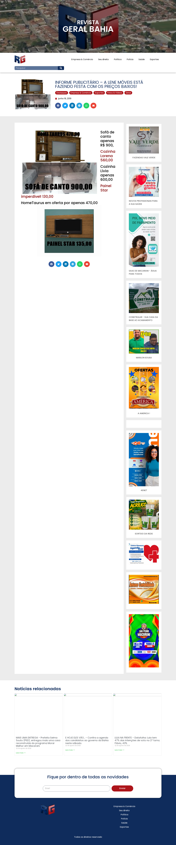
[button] (58, 105)
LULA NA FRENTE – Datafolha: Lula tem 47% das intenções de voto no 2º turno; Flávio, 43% (137, 740)
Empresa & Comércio (82, 59)
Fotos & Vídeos (114, 92)
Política (117, 59)
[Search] (61, 68)
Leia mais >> (21, 753)
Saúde (142, 59)
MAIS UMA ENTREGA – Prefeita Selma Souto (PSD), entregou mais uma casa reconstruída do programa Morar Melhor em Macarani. (38, 742)
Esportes (154, 59)
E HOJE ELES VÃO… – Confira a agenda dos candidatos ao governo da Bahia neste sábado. (86, 740)
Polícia (130, 59)
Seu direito (103, 59)
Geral (128, 92)
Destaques (61, 92)
